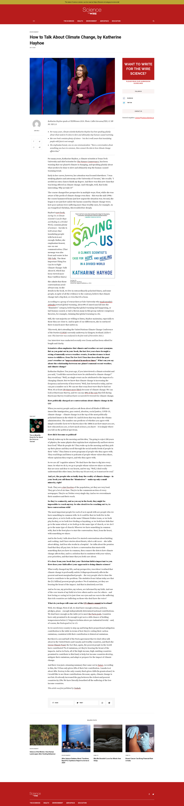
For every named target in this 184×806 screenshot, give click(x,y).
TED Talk (52, 258)
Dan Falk (36, 130)
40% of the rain (91, 393)
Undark (77, 688)
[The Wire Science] (92, 11)
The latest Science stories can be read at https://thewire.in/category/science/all (92, 2)
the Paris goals (94, 614)
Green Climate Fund (56, 645)
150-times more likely (72, 389)
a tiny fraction (67, 487)
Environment (34, 32)
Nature (100, 665)
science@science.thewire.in (144, 118)
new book (60, 212)
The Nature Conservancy (88, 161)
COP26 (63, 332)
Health (96, 755)
